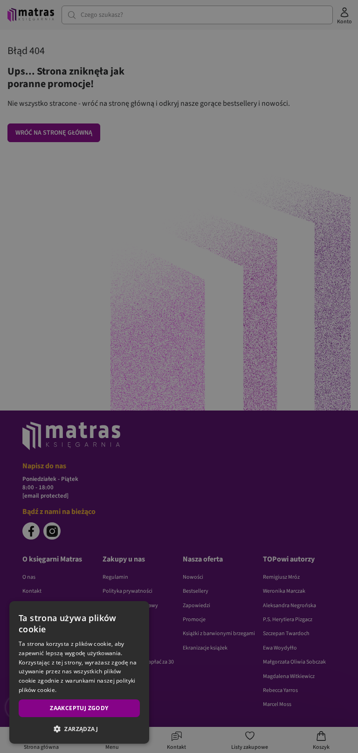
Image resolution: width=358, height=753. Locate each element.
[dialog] (79, 672)
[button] (79, 728)
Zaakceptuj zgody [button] (79, 708)
